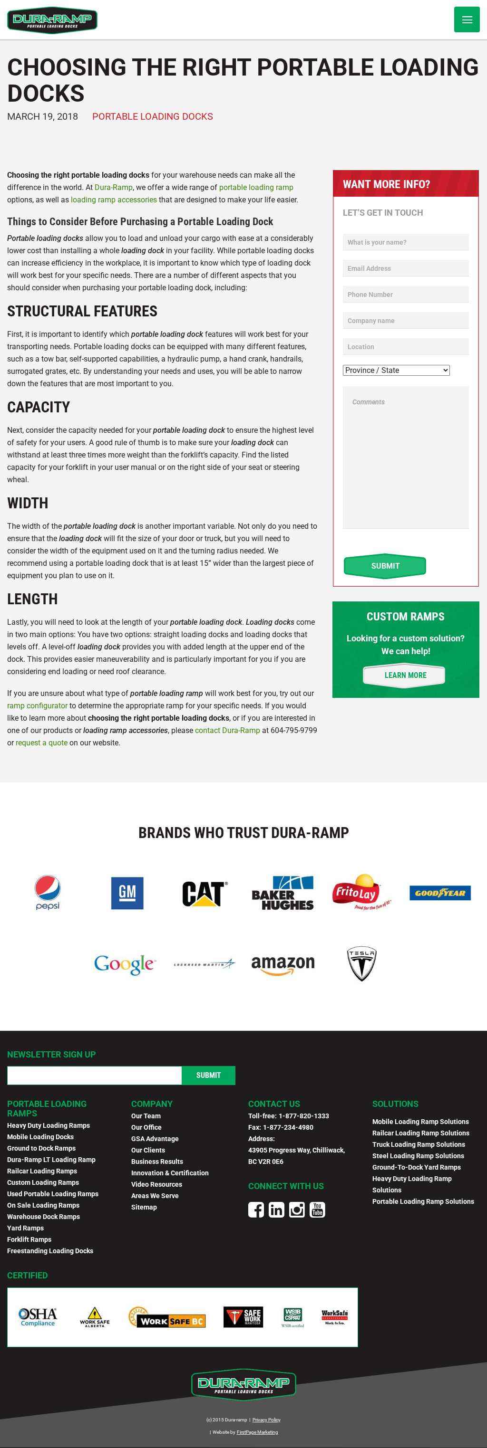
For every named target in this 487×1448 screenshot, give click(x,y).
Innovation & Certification (170, 1173)
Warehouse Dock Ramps (43, 1216)
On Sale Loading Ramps (43, 1205)
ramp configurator (37, 705)
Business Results (157, 1161)
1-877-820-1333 (304, 1116)
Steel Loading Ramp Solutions (418, 1156)
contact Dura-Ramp (227, 730)
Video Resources (156, 1184)
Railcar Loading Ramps (42, 1171)
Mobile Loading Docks (40, 1137)
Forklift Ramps (29, 1239)
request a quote (42, 742)
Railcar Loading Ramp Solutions (420, 1133)
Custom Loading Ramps (43, 1182)
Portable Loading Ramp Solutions (423, 1201)
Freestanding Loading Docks (50, 1251)
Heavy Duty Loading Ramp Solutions (412, 1184)
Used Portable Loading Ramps (52, 1194)
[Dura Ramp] (52, 20)
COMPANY (152, 1104)
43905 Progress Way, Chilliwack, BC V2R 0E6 (296, 1155)
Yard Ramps (25, 1228)
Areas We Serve (155, 1196)
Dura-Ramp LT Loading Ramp (51, 1159)
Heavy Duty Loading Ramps (48, 1125)
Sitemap (144, 1207)
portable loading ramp (256, 187)
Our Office (146, 1127)
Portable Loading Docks (152, 116)
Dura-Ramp (114, 187)
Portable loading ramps (47, 1108)
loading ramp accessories (114, 199)
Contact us (274, 1104)
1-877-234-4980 (288, 1127)
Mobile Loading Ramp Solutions (420, 1121)
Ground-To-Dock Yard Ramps (416, 1167)
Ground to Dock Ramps (41, 1148)
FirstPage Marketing (257, 1432)
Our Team (146, 1116)
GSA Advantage (155, 1139)
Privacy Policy (267, 1419)
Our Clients (148, 1150)
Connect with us (286, 1186)
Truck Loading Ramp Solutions (418, 1144)
